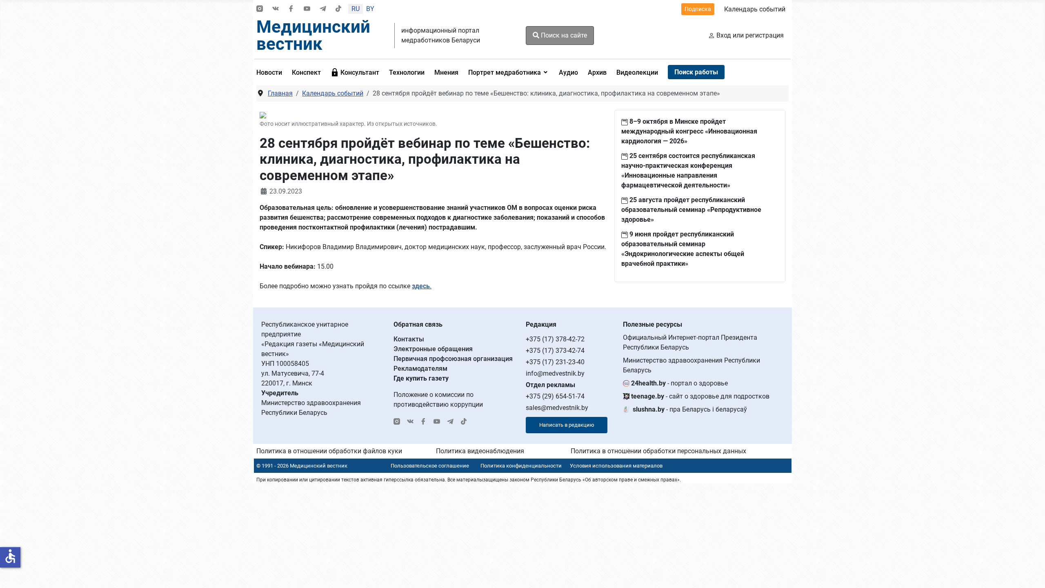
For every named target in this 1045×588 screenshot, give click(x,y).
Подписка (698, 9)
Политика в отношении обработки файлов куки (329, 451)
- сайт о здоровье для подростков (700, 396)
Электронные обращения (433, 349)
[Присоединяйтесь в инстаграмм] (259, 9)
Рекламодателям (420, 368)
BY (370, 9)
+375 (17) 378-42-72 (555, 339)
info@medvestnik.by (555, 373)
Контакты (409, 339)
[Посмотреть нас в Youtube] (307, 9)
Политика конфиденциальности (521, 466)
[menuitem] (271, 72)
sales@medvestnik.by (557, 408)
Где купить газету (421, 378)
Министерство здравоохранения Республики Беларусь (691, 365)
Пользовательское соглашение (430, 466)
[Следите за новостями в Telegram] (323, 9)
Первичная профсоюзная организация (453, 359)
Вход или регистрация (750, 35)
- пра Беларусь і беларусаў (690, 409)
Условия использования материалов (616, 466)
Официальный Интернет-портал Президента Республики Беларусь (690, 342)
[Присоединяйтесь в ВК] (275, 9)
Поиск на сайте (563, 35)
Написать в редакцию (566, 425)
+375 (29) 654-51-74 (555, 396)
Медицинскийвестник (313, 35)
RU (355, 9)
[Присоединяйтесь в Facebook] (291, 9)
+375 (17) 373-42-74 (555, 350)
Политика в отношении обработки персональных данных (658, 451)
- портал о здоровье (679, 383)
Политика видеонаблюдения (480, 451)
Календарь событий (754, 9)
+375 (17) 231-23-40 (555, 362)
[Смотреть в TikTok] (338, 9)
